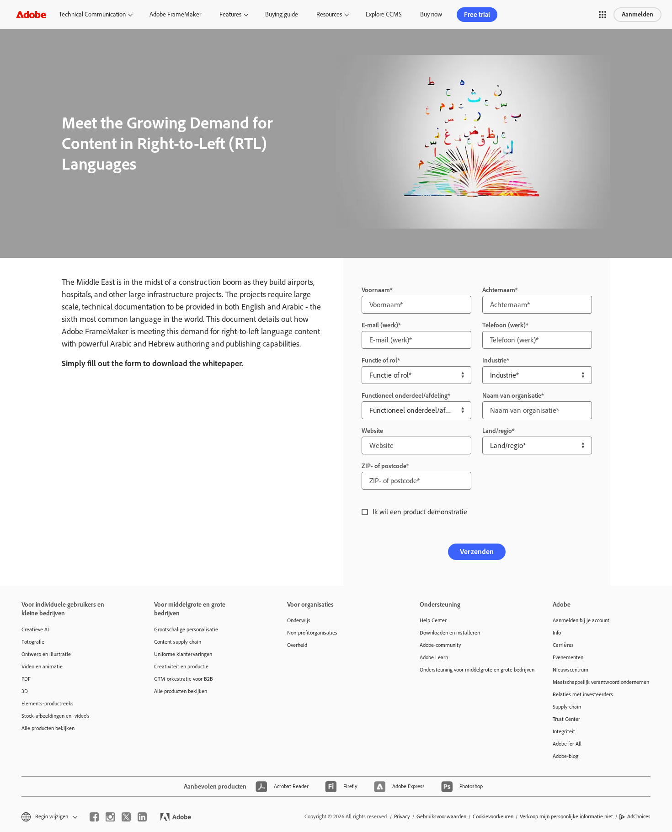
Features (230, 14)
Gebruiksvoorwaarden (441, 816)
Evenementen (568, 657)
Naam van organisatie (511, 396)
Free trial (477, 15)
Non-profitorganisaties (312, 632)
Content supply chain (177, 642)
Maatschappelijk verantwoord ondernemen (601, 682)
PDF (26, 679)
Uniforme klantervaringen (183, 654)
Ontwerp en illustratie (46, 654)
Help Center (433, 620)
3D (24, 691)
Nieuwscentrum (570, 670)
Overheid (297, 645)
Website (372, 431)
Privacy (402, 816)
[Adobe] (31, 14)
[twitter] (126, 816)
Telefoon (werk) (504, 325)
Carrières (563, 645)
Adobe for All (567, 744)
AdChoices (639, 816)
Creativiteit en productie (181, 666)
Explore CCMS (384, 14)
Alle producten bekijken (48, 728)
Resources (329, 14)
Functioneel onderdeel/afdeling (405, 396)
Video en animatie (42, 666)
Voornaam (376, 290)
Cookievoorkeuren (493, 816)
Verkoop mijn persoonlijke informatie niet (566, 816)
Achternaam (498, 290)
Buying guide (281, 14)
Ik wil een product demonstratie (420, 511)
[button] (602, 14)
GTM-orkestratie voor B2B (183, 679)
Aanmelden (637, 14)
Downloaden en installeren (450, 632)
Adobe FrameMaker (175, 14)
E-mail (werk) (380, 325)
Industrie (494, 360)
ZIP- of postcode (384, 466)
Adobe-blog (565, 756)
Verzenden (477, 551)
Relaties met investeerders (583, 694)
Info (557, 632)
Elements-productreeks (47, 703)
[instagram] (110, 816)
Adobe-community (440, 645)
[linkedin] (142, 816)
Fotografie (32, 642)
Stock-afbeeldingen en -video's (55, 716)
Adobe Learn (434, 657)
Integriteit (564, 731)
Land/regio (497, 431)
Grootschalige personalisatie (186, 629)
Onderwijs (298, 620)
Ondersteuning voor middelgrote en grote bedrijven (472, 670)
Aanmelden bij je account (581, 620)
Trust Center (566, 719)
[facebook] (94, 816)
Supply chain (567, 707)
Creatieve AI (35, 629)
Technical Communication (92, 14)
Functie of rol (379, 360)
